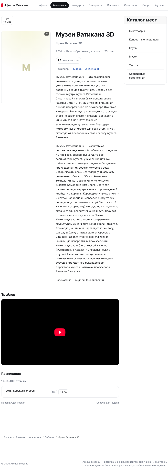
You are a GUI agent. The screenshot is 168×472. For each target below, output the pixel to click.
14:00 (63, 392)
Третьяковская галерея (19, 390)
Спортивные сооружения (137, 75)
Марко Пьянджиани (86, 68)
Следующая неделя (107, 402)
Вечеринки (95, 5)
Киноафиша (59, 5)
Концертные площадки (144, 39)
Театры (133, 65)
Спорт (146, 5)
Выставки (113, 5)
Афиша (43, 5)
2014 (59, 51)
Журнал (159, 5)
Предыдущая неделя (13, 402)
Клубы (133, 48)
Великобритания (77, 51)
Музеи (133, 56)
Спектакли (130, 5)
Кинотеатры (137, 31)
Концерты (78, 5)
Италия (95, 51)
